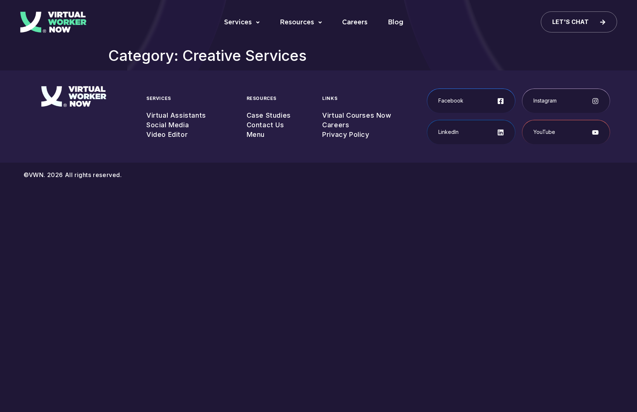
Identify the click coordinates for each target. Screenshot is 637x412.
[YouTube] (595, 132)
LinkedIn (448, 132)
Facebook (450, 100)
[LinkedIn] (500, 132)
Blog (395, 21)
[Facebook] (500, 101)
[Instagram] (595, 101)
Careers (355, 21)
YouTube (544, 132)
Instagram (545, 100)
